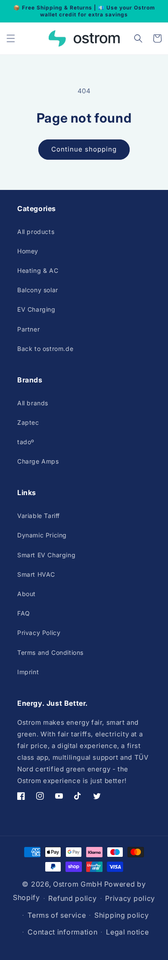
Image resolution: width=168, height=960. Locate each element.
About (26, 593)
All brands (32, 403)
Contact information (62, 932)
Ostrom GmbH (78, 884)
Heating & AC (37, 270)
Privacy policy (130, 898)
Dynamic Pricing (42, 535)
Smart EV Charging (46, 555)
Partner (28, 329)
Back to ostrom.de (45, 348)
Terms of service (57, 915)
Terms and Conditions (50, 652)
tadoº (25, 441)
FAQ (23, 613)
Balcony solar (37, 290)
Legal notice (127, 932)
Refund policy (72, 898)
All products (35, 231)
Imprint (28, 672)
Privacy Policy (38, 632)
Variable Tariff (38, 515)
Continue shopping (84, 149)
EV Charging (36, 309)
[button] (10, 38)
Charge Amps (38, 461)
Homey (27, 251)
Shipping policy (121, 915)
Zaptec (28, 422)
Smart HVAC (36, 574)
